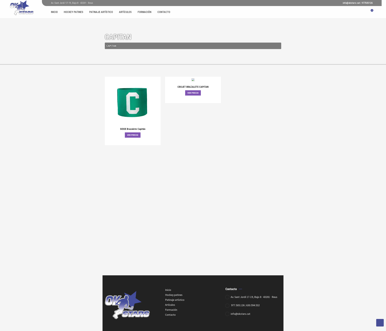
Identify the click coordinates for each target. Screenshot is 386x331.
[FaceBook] (229, 326)
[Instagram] (246, 326)
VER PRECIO (132, 135)
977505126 (367, 3)
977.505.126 (238, 305)
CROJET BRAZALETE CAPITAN (193, 87)
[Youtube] (254, 326)
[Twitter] (237, 326)
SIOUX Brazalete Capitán (132, 129)
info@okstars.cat (351, 3)
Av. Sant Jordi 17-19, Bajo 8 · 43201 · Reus (254, 297)
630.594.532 (253, 305)
